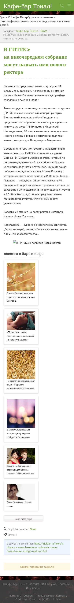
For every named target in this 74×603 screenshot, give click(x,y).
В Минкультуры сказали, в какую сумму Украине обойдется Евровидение (18, 433)
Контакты (62, 595)
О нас (32, 599)
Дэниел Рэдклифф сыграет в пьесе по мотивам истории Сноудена (21, 297)
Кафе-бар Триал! (28, 5)
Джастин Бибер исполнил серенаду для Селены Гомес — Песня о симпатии (20, 469)
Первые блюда (44, 595)
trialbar (36, 588)
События (21, 599)
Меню (57, 599)
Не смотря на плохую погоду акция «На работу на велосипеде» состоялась (21, 384)
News (43, 31)
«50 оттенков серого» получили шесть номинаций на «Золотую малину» (20, 335)
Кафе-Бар (45, 599)
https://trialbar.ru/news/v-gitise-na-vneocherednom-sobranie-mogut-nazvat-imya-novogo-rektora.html (35, 547)
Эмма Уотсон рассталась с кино (19, 504)
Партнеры (15, 595)
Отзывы (28, 595)
